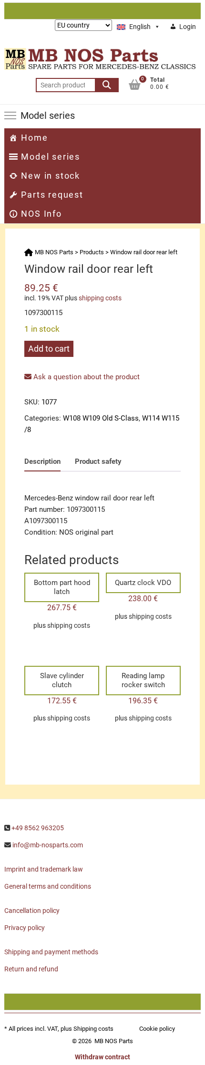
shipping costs (100, 298)
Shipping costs (93, 1028)
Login (187, 26)
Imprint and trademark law (43, 869)
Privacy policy (24, 927)
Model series (50, 157)
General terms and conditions (47, 886)
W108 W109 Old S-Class (101, 418)
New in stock (50, 176)
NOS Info (41, 214)
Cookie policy (157, 1028)
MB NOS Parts (113, 1041)
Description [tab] (42, 461)
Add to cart (49, 349)
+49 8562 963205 (37, 828)
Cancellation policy (32, 910)
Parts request (52, 195)
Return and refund (31, 969)
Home (34, 138)
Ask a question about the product (85, 377)
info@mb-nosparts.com (47, 845)
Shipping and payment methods (51, 952)
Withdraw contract (102, 1057)
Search (107, 85)
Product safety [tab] (98, 461)
